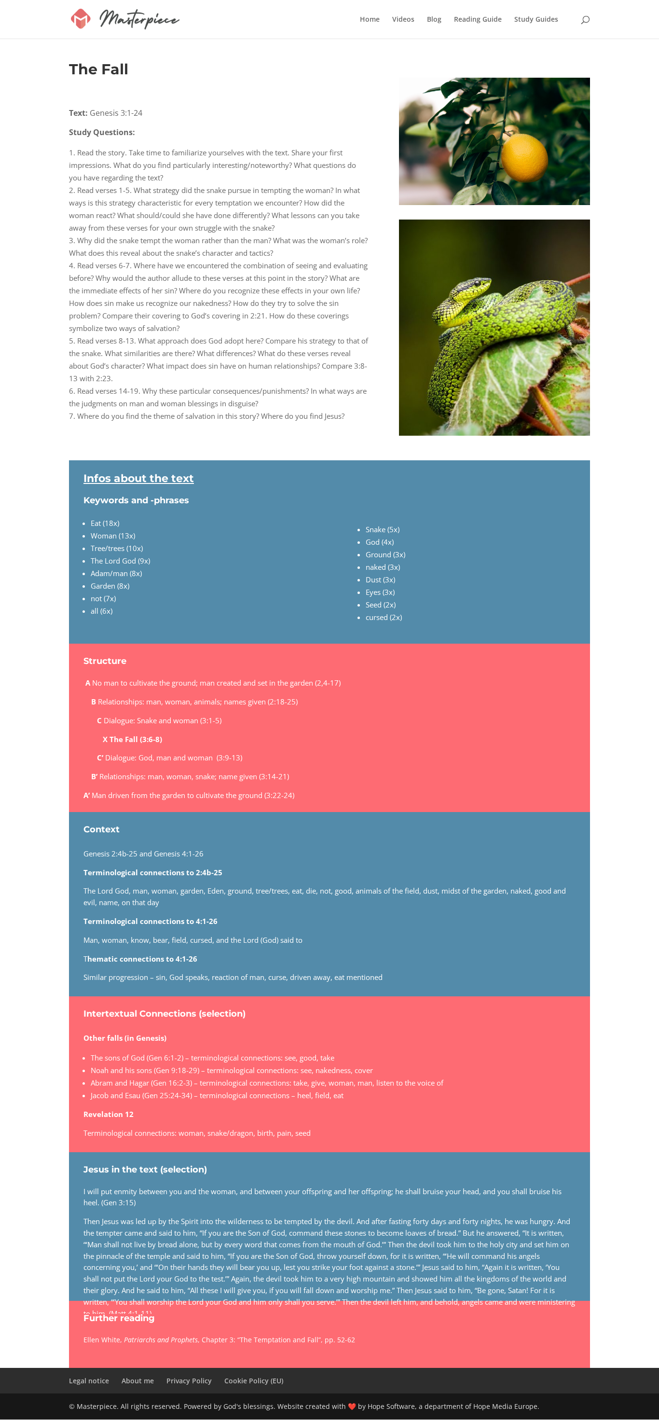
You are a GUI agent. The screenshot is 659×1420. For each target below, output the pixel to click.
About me (138, 1380)
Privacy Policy (189, 1380)
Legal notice (89, 1380)
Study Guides (536, 20)
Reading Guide (478, 20)
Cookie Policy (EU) (253, 1380)
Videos (403, 20)
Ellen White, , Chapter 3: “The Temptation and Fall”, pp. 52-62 (219, 1339)
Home (370, 20)
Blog (434, 20)
